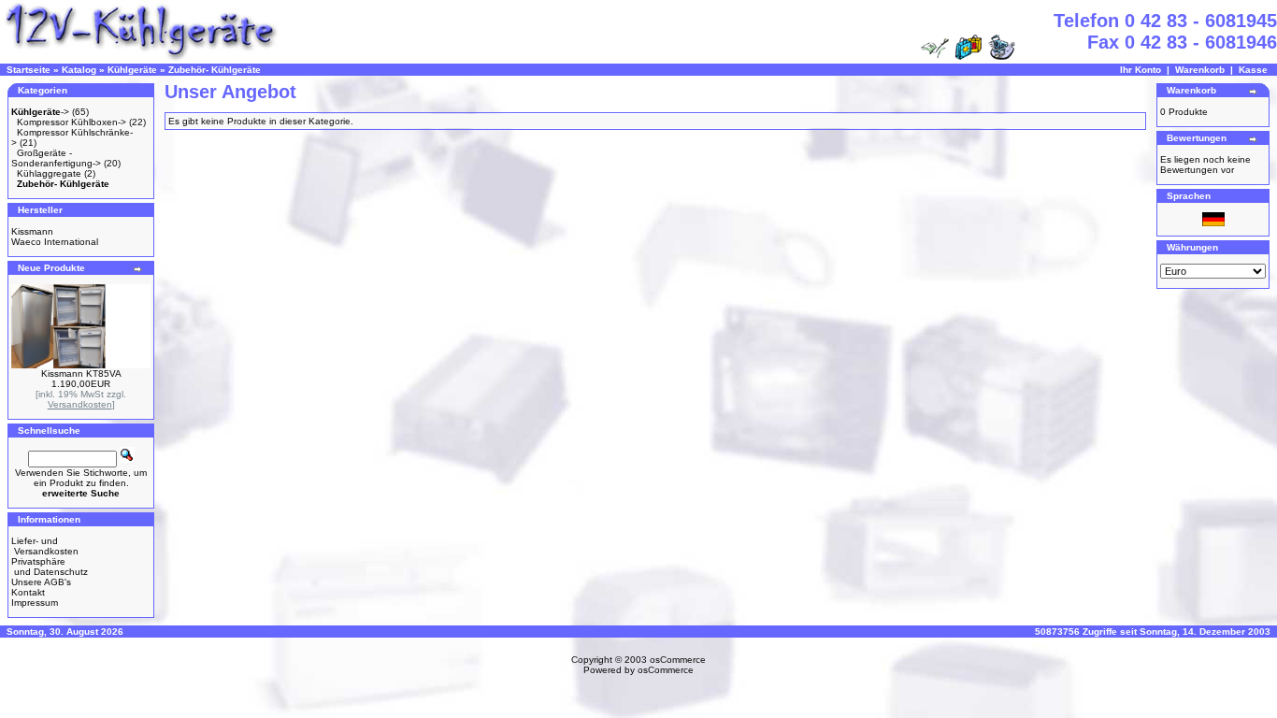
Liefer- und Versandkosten (45, 546)
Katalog (79, 70)
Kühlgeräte (132, 70)
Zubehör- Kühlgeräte (214, 70)
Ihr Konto (1140, 70)
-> (40, 112)
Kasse (1253, 70)
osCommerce (678, 659)
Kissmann (32, 231)
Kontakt (28, 592)
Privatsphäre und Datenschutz (49, 566)
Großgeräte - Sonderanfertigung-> (56, 158)
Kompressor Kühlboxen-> (71, 122)
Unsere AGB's (41, 582)
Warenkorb (1200, 70)
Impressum (34, 602)
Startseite (28, 70)
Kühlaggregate (49, 173)
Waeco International (54, 242)
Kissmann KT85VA (81, 373)
